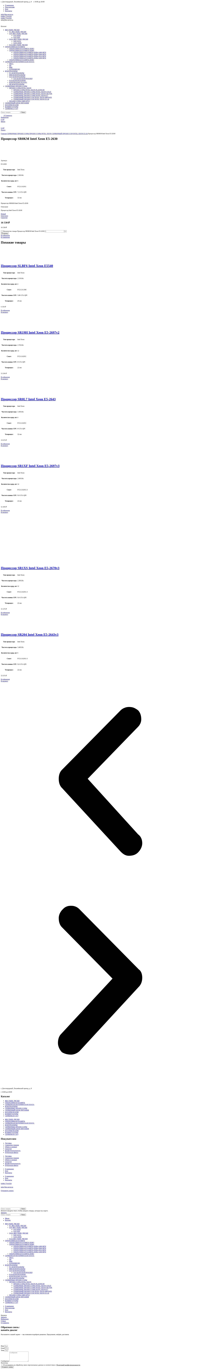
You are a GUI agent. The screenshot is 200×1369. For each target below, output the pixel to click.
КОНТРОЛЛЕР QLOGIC (18, 82)
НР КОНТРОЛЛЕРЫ (16, 84)
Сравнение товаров (12, 1145)
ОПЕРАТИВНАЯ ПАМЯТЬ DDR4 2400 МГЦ (29, 52)
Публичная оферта (11, 1152)
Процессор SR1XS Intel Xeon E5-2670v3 (30, 568)
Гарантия (8, 1149)
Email (3, 1348)
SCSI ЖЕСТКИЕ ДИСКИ (18, 45)
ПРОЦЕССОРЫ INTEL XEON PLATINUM (28, 90)
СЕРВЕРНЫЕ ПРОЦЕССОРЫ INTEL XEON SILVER (32, 94)
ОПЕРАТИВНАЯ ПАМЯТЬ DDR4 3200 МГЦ (29, 58)
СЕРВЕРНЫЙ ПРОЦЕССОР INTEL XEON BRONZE (32, 97)
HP (10, 65)
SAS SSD (16, 37)
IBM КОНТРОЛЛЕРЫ (17, 75)
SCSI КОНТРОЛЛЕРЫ (17, 80)
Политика (4, 1363)
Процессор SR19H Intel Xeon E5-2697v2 (30, 332)
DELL (11, 64)
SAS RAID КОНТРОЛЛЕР (22, 79)
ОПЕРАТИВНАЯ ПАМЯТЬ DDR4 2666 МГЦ (29, 54)
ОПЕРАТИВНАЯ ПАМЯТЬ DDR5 (21, 60)
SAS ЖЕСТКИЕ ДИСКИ (18, 33)
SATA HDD (17, 43)
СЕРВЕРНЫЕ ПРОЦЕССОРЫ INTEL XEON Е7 (30, 95)
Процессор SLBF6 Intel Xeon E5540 (27, 266)
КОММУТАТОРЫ (11, 1114)
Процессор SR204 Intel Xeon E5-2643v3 (29, 634)
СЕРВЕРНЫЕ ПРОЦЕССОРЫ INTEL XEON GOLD (32, 92)
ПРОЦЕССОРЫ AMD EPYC (19, 101)
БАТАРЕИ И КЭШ (12, 1112)
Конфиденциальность (12, 1151)
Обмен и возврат (11, 1147)
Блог (6, 1171)
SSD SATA (17, 41)
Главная (4, 134)
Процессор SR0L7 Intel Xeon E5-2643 (28, 399)
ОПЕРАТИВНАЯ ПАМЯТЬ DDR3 (21, 48)
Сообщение (5, 1361)
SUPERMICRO (14, 69)
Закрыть (4, 1213)
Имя (2, 1346)
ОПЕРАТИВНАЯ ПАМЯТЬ (15, 1103)
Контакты (8, 1173)
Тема (3, 1350)
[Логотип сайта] (9, 24)
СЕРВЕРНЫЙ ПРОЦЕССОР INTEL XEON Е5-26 (31, 99)
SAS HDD (17, 35)
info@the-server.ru (7, 14)
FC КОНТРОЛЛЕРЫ (16, 73)
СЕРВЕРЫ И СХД (11, 1116)
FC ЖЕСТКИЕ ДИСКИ (17, 32)
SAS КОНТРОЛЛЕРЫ (17, 77)
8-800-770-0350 (6, 16)
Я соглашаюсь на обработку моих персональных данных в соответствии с (41, 1365)
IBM (10, 67)
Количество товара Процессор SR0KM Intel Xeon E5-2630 (23, 231)
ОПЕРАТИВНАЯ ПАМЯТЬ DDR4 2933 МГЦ (29, 56)
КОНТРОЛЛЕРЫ (11, 1106)
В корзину (5, 233)
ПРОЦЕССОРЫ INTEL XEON (20, 88)
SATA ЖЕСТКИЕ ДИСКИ (18, 39)
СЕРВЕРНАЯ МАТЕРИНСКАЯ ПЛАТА (19, 1104)
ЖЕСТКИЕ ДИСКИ (12, 1101)
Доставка (8, 1143)
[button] (4, 312)
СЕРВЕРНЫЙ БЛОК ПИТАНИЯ (17, 1110)
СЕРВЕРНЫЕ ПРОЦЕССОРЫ (18, 134)
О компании (9, 1169)
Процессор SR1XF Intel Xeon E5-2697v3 (30, 466)
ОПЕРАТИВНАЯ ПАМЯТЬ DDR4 (21, 50)
